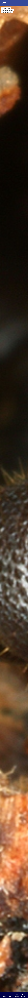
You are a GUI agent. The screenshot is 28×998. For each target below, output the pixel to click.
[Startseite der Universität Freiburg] (4, 3)
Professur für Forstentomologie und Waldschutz (7, 10)
